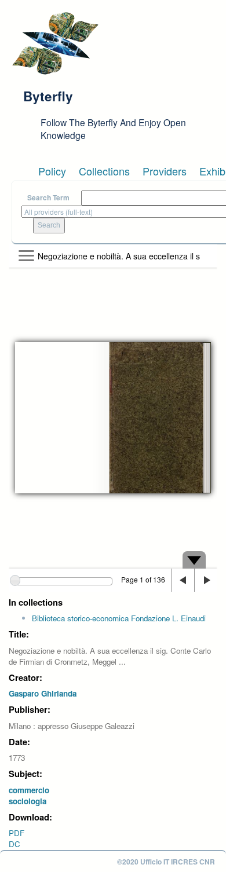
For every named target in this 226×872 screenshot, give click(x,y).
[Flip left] (182, 580)
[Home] (55, 43)
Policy (52, 170)
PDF (16, 832)
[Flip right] (205, 580)
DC (14, 843)
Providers (165, 170)
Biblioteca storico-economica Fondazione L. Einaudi (119, 618)
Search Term (48, 198)
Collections (104, 170)
